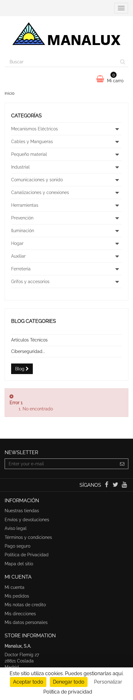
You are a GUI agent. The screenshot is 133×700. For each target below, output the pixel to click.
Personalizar (108, 682)
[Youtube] (124, 485)
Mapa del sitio (19, 563)
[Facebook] (106, 485)
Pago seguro (17, 546)
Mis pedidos (17, 596)
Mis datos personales (26, 622)
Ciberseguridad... (28, 351)
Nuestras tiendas (22, 510)
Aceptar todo (28, 682)
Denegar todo (68, 682)
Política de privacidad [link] (67, 692)
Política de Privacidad (27, 554)
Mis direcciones (20, 613)
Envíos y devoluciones (27, 519)
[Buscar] (122, 61)
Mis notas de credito (25, 604)
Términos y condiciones (28, 537)
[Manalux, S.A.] (66, 36)
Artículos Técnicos (29, 339)
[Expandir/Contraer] (117, 128)
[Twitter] (116, 485)
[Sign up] (122, 463)
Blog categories (33, 321)
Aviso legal (16, 528)
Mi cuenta (14, 587)
